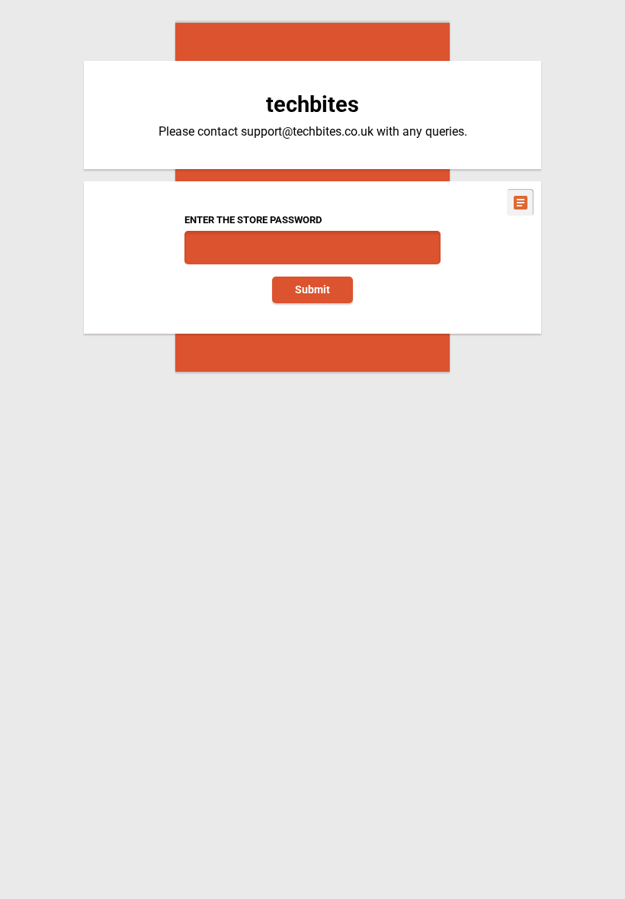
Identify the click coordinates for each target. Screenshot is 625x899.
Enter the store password (253, 220)
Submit (312, 289)
